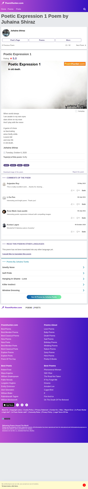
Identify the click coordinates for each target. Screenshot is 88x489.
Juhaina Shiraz (18, 31)
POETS (37, 308)
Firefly (26, 165)
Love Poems (49, 329)
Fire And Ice (49, 396)
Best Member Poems (9, 332)
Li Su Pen (11, 197)
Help (61, 410)
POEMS (29, 308)
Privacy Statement (41, 410)
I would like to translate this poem (16, 254)
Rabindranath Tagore (9, 396)
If (44, 393)
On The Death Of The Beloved (56, 400)
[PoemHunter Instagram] (26, 405)
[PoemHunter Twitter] (22, 405)
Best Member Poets (9, 346)
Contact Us (54, 410)
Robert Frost (6, 370)
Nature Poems (50, 349)
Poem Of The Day (8, 359)
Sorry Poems (49, 352)
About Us (5, 410)
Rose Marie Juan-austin (17, 211)
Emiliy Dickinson (8, 386)
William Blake (6, 393)
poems (13, 165)
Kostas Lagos (13, 225)
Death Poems (49, 336)
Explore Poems (7, 352)
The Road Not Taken (52, 376)
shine (20, 165)
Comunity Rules (34, 412)
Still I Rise (48, 373)
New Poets (5, 342)
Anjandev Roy (13, 183)
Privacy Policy (47, 412)
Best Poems (6, 329)
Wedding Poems (51, 346)
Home (3, 9)
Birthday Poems (50, 342)
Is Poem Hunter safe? (19, 412)
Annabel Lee (49, 386)
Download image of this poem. (13, 172)
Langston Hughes (8, 383)
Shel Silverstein (7, 390)
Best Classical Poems (10, 336)
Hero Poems (49, 356)
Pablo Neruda (6, 380)
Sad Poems (49, 339)
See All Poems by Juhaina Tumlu (44, 297)
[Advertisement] (34, 466)
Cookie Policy (29, 410)
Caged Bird (48, 390)
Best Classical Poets (9, 349)
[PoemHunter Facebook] (17, 405)
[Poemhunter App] (8, 405)
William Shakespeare (10, 376)
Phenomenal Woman (52, 370)
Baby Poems (49, 332)
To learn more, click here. (10, 486)
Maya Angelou (7, 373)
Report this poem (78, 172)
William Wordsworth (9, 400)
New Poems (6, 339)
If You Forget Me (50, 380)
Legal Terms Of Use (61, 412)
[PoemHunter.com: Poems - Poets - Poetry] (12, 3)
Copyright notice (16, 410)
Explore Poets (7, 356)
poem (6, 165)
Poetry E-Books (50, 359)
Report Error (69, 410)
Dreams (47, 383)
